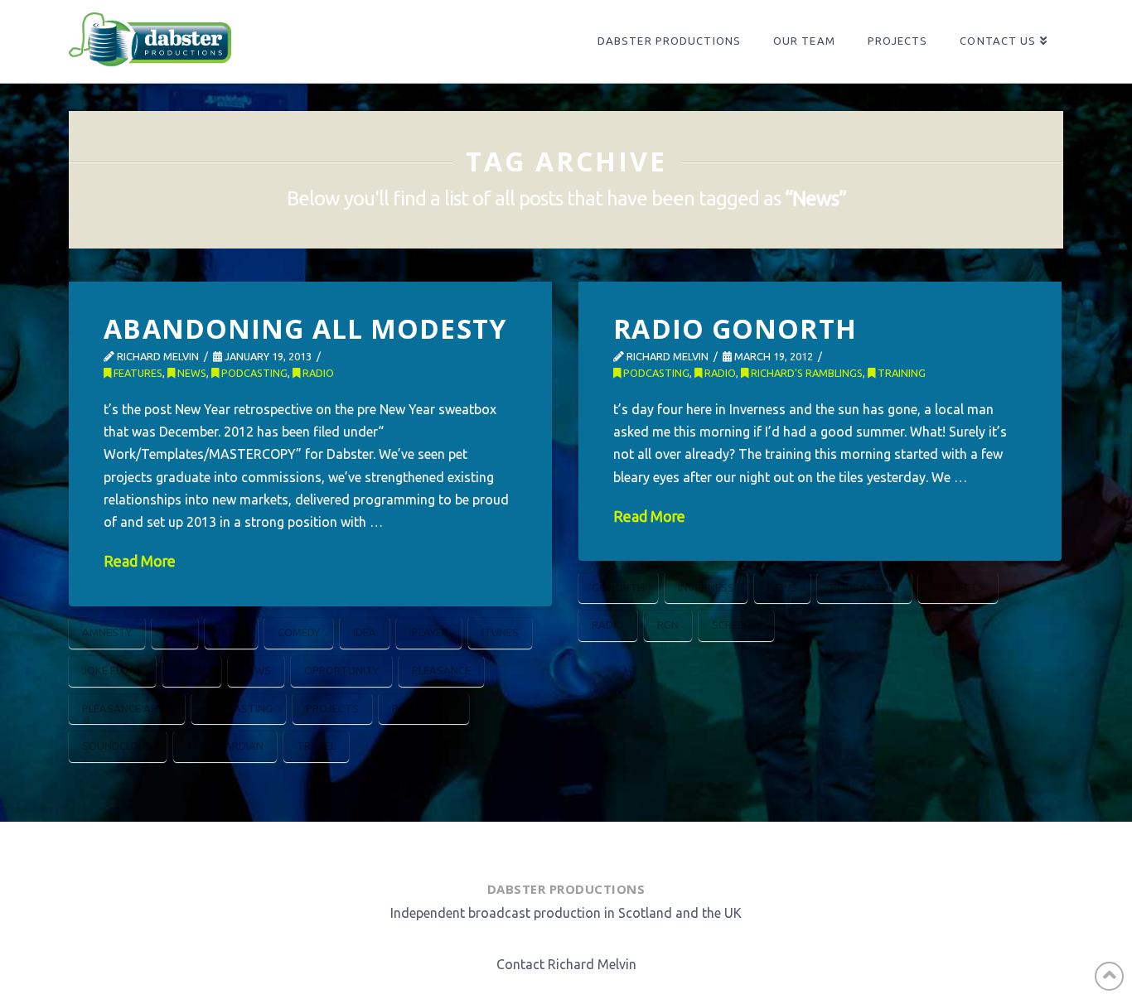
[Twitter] (542, 847)
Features (136, 373)
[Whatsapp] (582, 847)
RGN (668, 624)
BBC (175, 632)
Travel (316, 745)
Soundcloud (117, 745)
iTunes (500, 632)
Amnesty (107, 632)
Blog (231, 632)
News (190, 373)
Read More (140, 561)
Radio (317, 373)
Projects (332, 708)
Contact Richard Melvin (566, 964)
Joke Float (112, 670)
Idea (364, 632)
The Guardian (225, 745)
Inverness (706, 587)
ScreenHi (736, 624)
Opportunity (341, 670)
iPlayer (428, 632)
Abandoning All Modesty (305, 328)
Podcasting (253, 373)
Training (900, 373)
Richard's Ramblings (805, 373)
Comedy (299, 632)
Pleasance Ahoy (127, 708)
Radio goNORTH (735, 328)
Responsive (424, 708)
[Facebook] (503, 847)
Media (192, 670)
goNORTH (618, 587)
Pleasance (441, 670)
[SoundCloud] (625, 847)
